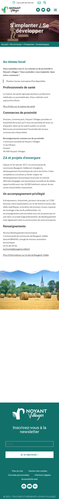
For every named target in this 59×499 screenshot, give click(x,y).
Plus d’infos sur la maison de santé (19, 106)
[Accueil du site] (29, 414)
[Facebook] (38, 10)
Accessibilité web (29, 479)
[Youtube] (43, 10)
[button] (55, 10)
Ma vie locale (16, 44)
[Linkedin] (48, 10)
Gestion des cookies (37, 471)
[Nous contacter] (39, 2)
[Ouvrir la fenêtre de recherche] (45, 2)
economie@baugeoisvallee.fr (16, 249)
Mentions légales (43, 475)
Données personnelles (18, 475)
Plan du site (17, 471)
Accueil (4, 44)
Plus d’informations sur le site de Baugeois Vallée (26, 255)
